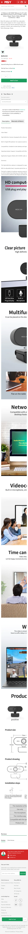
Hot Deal (16, 885)
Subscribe (22, 873)
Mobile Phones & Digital (10, 9)
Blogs (2, 888)
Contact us (12, 857)
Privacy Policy (19, 931)
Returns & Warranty (6, 907)
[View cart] (25, 2)
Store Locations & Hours (7, 882)
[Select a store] (18, 2)
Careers (3, 885)
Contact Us (4, 912)
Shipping (3, 910)
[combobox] (14, 6)
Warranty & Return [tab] (17, 121)
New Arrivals (17, 888)
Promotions (17, 882)
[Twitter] (21, 902)
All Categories (17, 891)
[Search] (25, 6)
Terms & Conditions (10, 931)
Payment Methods (5, 904)
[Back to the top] (25, 919)
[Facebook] (16, 902)
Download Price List (6, 915)
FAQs (2, 899)
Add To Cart (14, 80)
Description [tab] (6, 121)
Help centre (13, 855)
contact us (22, 109)
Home (2, 9)
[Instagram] (21, 906)
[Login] (21, 2)
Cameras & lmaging (20, 9)
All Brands (16, 893)
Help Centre (4, 902)
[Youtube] (16, 906)
